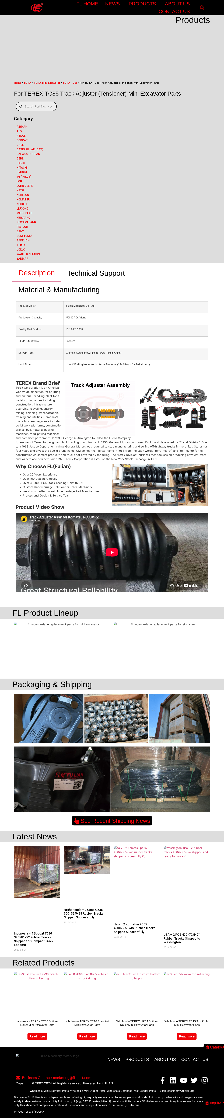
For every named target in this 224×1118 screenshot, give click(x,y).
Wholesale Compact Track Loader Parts (131, 1090)
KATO (20, 190)
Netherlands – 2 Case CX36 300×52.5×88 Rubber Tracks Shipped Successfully (83, 913)
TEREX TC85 (70, 82)
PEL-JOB (22, 226)
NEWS (112, 3)
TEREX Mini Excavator (47, 82)
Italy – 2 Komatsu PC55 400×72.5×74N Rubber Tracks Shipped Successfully (134, 928)
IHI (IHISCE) (24, 176)
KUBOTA (22, 204)
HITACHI (22, 167)
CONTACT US (174, 11)
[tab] (36, 273)
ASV (19, 131)
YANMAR (22, 258)
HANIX (21, 163)
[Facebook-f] (162, 1080)
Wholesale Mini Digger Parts (88, 1090)
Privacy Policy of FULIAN (29, 1111)
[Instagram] (204, 1080)
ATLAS (21, 135)
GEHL (20, 158)
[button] (202, 7)
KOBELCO (23, 195)
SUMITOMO (24, 236)
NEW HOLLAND (26, 222)
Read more (37, 1036)
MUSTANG (23, 217)
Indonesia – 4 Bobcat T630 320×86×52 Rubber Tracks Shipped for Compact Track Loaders (33, 939)
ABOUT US (177, 3)
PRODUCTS (142, 3)
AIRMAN (22, 126)
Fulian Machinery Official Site (176, 1090)
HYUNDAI (22, 172)
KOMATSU (23, 199)
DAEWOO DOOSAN (28, 154)
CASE (20, 145)
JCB (19, 181)
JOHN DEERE (25, 186)
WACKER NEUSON (28, 254)
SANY (20, 231)
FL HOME (87, 3)
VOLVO (21, 249)
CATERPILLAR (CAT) (30, 149)
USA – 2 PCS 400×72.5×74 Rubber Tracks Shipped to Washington (182, 938)
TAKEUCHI (23, 240)
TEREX (27, 82)
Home (17, 82)
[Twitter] (194, 1080)
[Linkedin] (173, 1080)
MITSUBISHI (24, 213)
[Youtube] (183, 1080)
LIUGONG (23, 208)
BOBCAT (22, 140)
